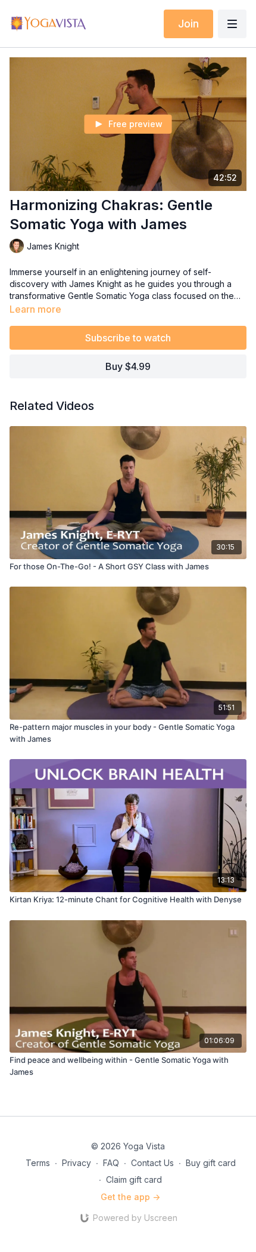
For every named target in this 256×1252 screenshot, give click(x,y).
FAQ (111, 1163)
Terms (38, 1163)
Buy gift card (211, 1163)
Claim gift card (134, 1179)
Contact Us (152, 1163)
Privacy (76, 1163)
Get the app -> (130, 1197)
